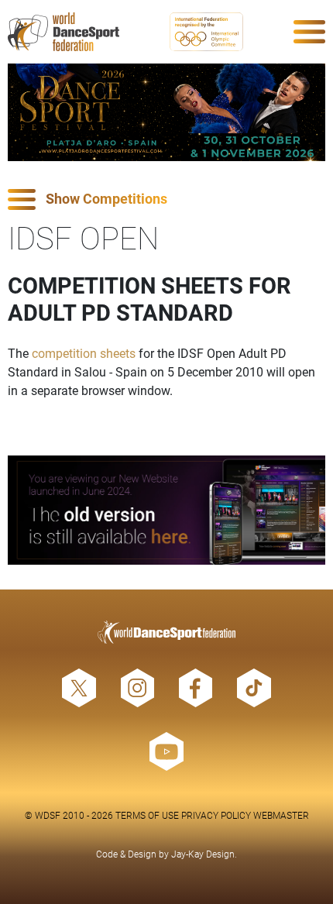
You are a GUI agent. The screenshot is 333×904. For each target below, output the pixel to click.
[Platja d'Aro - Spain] (166, 112)
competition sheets (84, 353)
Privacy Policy (216, 815)
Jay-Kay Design (203, 853)
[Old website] (166, 510)
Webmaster (281, 815)
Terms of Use (147, 815)
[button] (166, 199)
